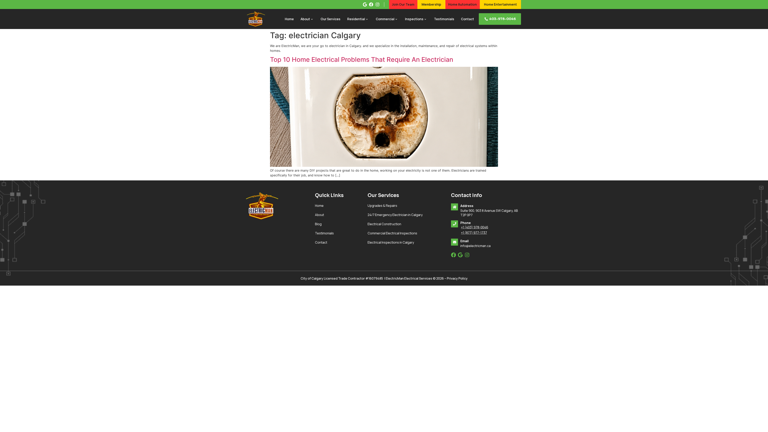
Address (466, 206)
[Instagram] (467, 254)
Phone (465, 223)
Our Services (330, 19)
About (305, 19)
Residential (356, 19)
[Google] (460, 254)
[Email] (454, 242)
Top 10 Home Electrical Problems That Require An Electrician (361, 59)
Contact (467, 19)
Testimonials (444, 19)
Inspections (414, 19)
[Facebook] (453, 254)
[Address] (454, 206)
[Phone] (454, 223)
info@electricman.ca (475, 246)
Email (464, 241)
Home (289, 19)
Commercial (385, 19)
